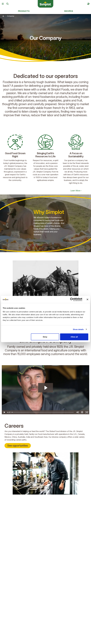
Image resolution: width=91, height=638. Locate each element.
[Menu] (3, 4)
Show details (78, 329)
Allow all (74, 337)
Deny (45, 337)
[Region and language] (88, 4)
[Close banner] (87, 299)
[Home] (3, 16)
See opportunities (17, 445)
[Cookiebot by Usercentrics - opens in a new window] (71, 299)
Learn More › (75, 190)
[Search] (7, 4)
